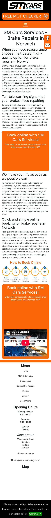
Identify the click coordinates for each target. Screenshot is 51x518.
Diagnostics (25, 381)
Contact (25, 396)
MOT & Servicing (25, 376)
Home (25, 371)
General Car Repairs (26, 386)
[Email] (47, 45)
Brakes (25, 391)
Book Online (25, 401)
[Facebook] (47, 38)
